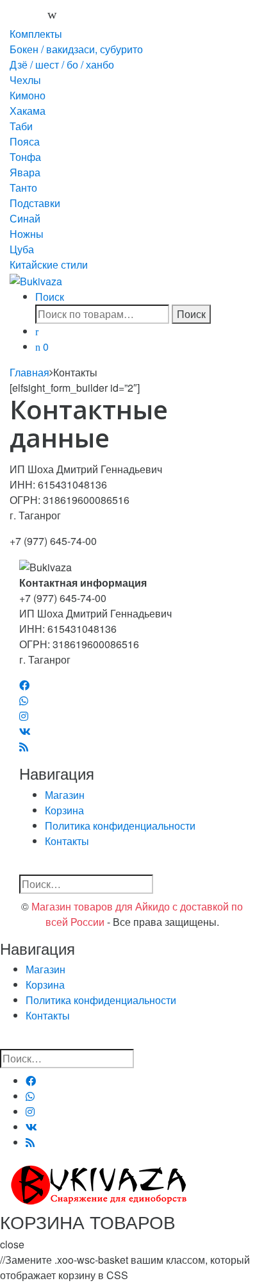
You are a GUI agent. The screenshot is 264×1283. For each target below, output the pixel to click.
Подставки (35, 203)
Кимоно (27, 95)
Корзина (64, 810)
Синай (25, 218)
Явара (25, 172)
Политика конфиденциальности (120, 825)
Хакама (27, 110)
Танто (23, 187)
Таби (21, 126)
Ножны (27, 233)
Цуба (22, 249)
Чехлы (25, 79)
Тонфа (25, 156)
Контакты (67, 841)
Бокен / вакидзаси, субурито (76, 49)
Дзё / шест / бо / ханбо (62, 64)
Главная (29, 372)
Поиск (49, 296)
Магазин (65, 794)
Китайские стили (49, 264)
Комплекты (36, 33)
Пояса (25, 141)
